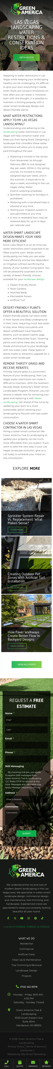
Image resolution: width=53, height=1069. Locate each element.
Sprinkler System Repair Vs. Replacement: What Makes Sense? (26, 519)
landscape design (34, 279)
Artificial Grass (26, 954)
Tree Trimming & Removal (26, 965)
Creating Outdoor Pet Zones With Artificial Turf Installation (26, 577)
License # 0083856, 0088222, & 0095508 (27, 926)
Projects (26, 976)
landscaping (10, 131)
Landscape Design (26, 970)
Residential (26, 943)
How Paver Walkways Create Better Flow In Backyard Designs (24, 635)
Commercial (26, 949)
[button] (26, 20)
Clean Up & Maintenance (26, 959)
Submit (26, 833)
